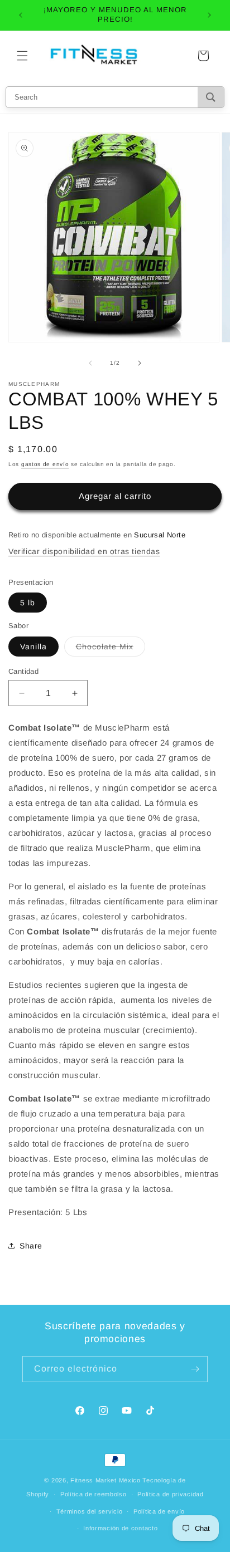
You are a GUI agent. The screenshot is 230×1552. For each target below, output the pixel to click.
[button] (22, 55)
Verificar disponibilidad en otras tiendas (84, 551)
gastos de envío (45, 464)
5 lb (27, 602)
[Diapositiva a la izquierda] (90, 363)
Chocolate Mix (110, 649)
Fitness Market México (105, 1480)
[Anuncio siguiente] (209, 15)
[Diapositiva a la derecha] (139, 363)
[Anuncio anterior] (20, 15)
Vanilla (33, 646)
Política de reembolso (93, 1494)
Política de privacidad (170, 1494)
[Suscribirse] (195, 1369)
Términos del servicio (89, 1511)
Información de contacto (120, 1528)
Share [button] (31, 1245)
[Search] (211, 97)
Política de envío (159, 1511)
